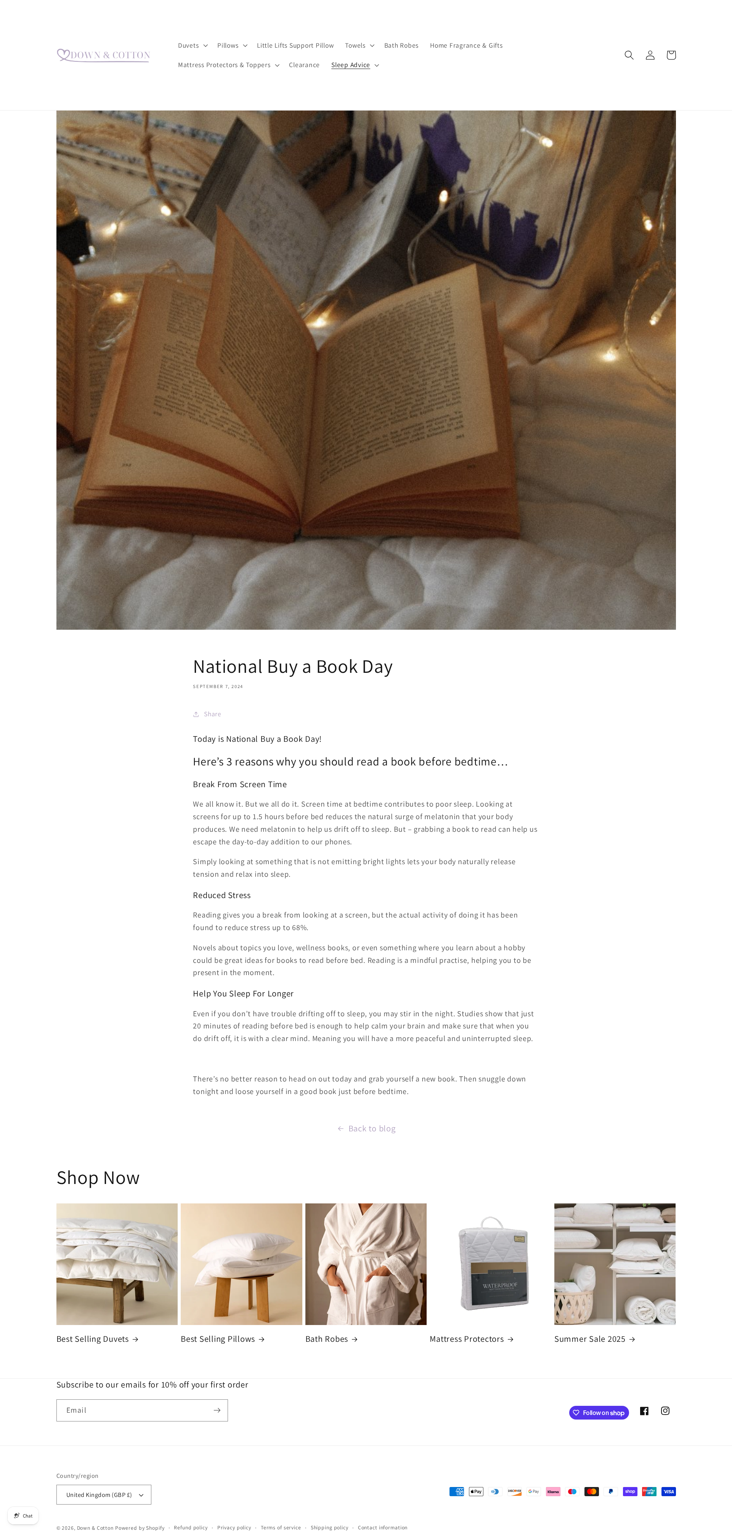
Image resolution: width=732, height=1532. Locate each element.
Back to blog (372, 1128)
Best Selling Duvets (92, 1338)
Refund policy (190, 1527)
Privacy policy (234, 1527)
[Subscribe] (217, 1410)
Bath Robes (326, 1338)
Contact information (383, 1527)
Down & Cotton (95, 1527)
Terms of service (281, 1527)
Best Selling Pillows (218, 1338)
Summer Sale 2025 (590, 1338)
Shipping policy (329, 1527)
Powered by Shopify (140, 1527)
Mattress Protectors (467, 1338)
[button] (192, 45)
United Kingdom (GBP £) (99, 1494)
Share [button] (213, 713)
